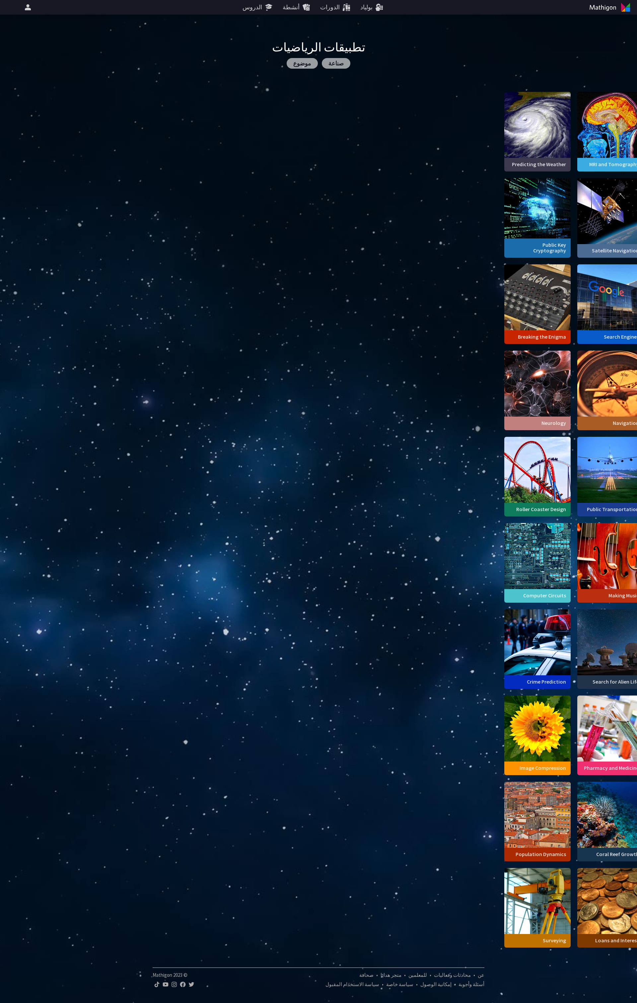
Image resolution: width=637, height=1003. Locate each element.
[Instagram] (174, 984)
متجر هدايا (391, 975)
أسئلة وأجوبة (471, 984)
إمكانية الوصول (436, 984)
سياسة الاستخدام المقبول (352, 984)
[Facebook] (182, 984)
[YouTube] (165, 984)
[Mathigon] (611, 7)
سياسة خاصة (399, 984)
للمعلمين (417, 975)
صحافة (366, 975)
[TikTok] (157, 984)
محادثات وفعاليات (452, 975)
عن (481, 975)
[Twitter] (191, 984)
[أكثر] (27, 7)
